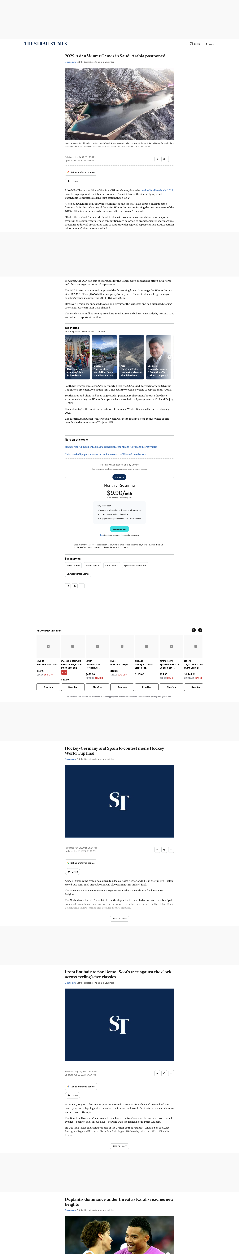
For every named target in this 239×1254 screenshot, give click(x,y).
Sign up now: (70, 61)
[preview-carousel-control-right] (169, 357)
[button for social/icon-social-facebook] (164, 159)
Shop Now (48, 687)
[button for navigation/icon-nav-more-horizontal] (171, 159)
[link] (45, 44)
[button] (195, 44)
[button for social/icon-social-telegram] (157, 159)
